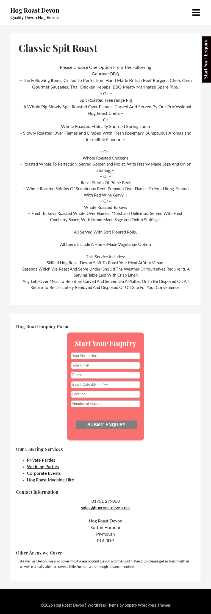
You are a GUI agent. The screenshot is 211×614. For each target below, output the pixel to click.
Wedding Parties (43, 467)
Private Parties (41, 460)
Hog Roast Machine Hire (50, 480)
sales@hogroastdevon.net (105, 508)
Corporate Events (44, 473)
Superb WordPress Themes (148, 605)
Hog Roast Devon (34, 10)
